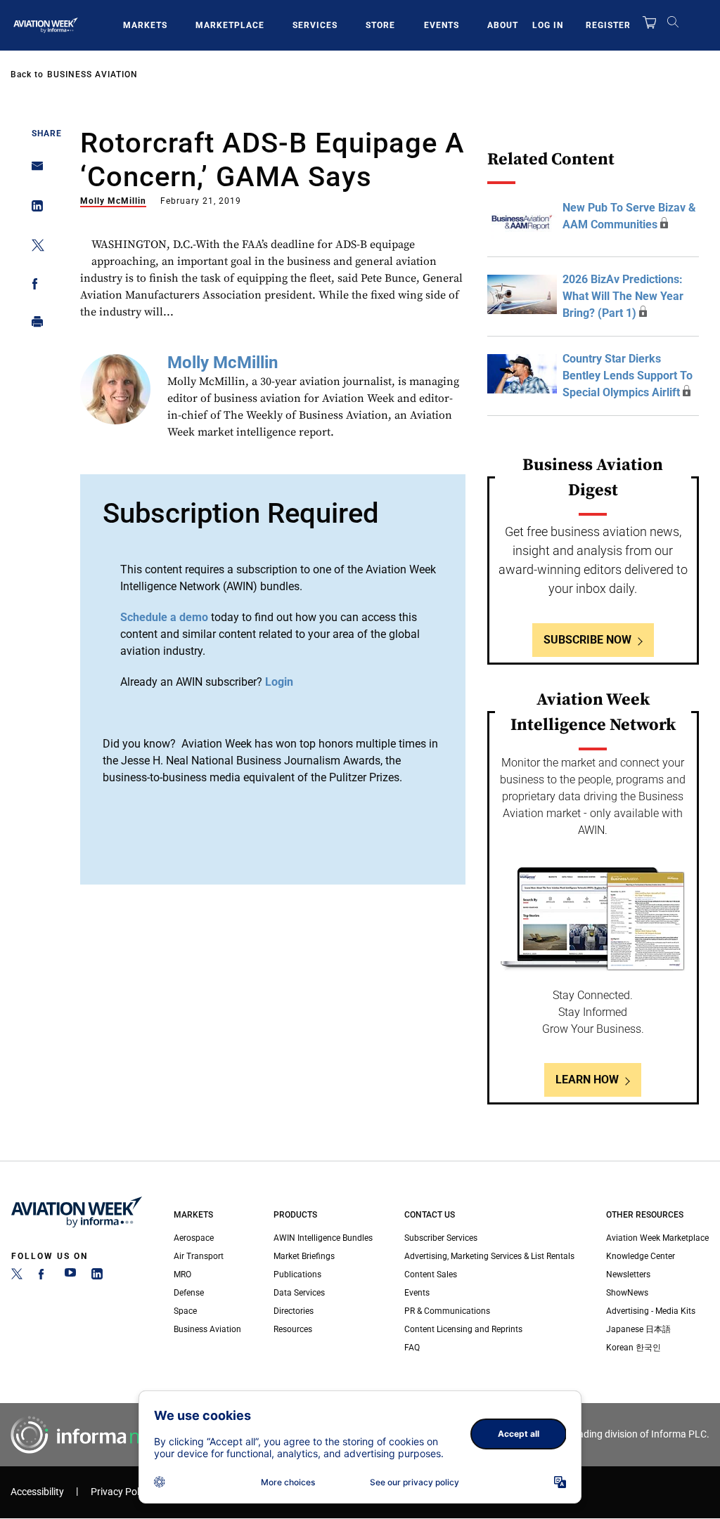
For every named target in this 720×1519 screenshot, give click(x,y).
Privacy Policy (121, 1492)
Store (380, 25)
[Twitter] (16, 1277)
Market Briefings (304, 1256)
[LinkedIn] (97, 1277)
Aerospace (194, 1238)
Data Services (299, 1293)
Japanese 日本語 (638, 1329)
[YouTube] (70, 1277)
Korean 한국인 (633, 1347)
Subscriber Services (440, 1238)
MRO (182, 1274)
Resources (293, 1329)
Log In (547, 25)
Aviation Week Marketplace (657, 1238)
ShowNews (627, 1293)
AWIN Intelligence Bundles (323, 1238)
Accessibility (37, 1492)
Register (608, 25)
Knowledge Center (640, 1256)
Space (185, 1311)
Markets (145, 25)
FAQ (412, 1347)
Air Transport (199, 1256)
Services (315, 25)
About (502, 25)
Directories (294, 1311)
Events (441, 25)
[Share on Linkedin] (33, 209)
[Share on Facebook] (33, 286)
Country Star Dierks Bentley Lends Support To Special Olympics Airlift (627, 375)
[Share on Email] (33, 170)
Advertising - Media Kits (650, 1311)
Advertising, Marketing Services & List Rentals (489, 1256)
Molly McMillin (113, 201)
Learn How (587, 1079)
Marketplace (229, 25)
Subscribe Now (587, 639)
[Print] (33, 325)
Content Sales (430, 1274)
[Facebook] (43, 1277)
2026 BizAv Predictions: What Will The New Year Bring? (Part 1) (622, 296)
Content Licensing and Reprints (463, 1329)
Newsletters (628, 1274)
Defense (189, 1293)
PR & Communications (447, 1311)
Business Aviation (92, 74)
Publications (297, 1274)
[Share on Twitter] (33, 247)
